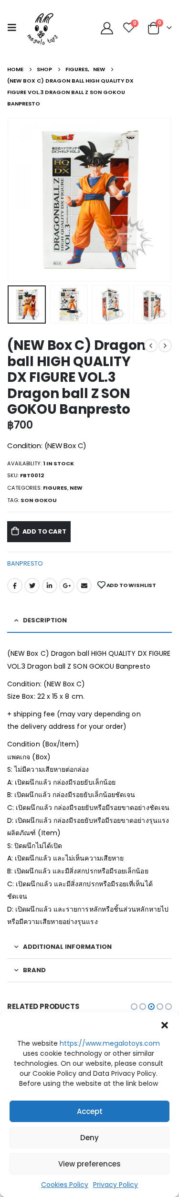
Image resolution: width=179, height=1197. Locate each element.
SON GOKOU (39, 500)
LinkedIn (49, 585)
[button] (164, 1024)
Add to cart (44, 531)
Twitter (32, 585)
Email (84, 585)
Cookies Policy (64, 1184)
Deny (89, 1138)
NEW (76, 488)
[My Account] (106, 27)
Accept (90, 1111)
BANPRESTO (25, 563)
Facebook (14, 585)
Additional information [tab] (67, 946)
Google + (66, 585)
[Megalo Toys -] (42, 27)
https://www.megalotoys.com (110, 1043)
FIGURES (55, 488)
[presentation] (19, 200)
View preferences (89, 1164)
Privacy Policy (115, 1184)
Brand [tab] (34, 970)
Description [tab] (45, 620)
